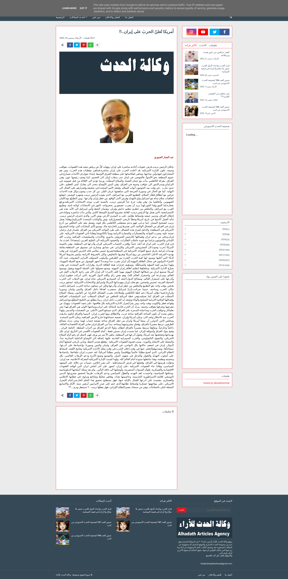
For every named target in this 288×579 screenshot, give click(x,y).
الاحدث (202, 45)
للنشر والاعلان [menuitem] (112, 17)
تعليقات (213, 45)
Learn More (69, 8)
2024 (225, 239)
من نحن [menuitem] (96, 17)
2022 (224, 250)
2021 (224, 255)
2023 (225, 244)
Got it (83, 8)
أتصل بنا (228, 575)
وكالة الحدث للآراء (63, 575)
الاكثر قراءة (191, 45)
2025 (226, 234)
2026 (226, 229)
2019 (224, 265)
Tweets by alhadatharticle (216, 383)
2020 (224, 260)
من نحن (201, 575)
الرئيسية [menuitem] (60, 17)
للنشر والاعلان (214, 575)
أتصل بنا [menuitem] (129, 17)
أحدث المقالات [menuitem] (77, 17)
